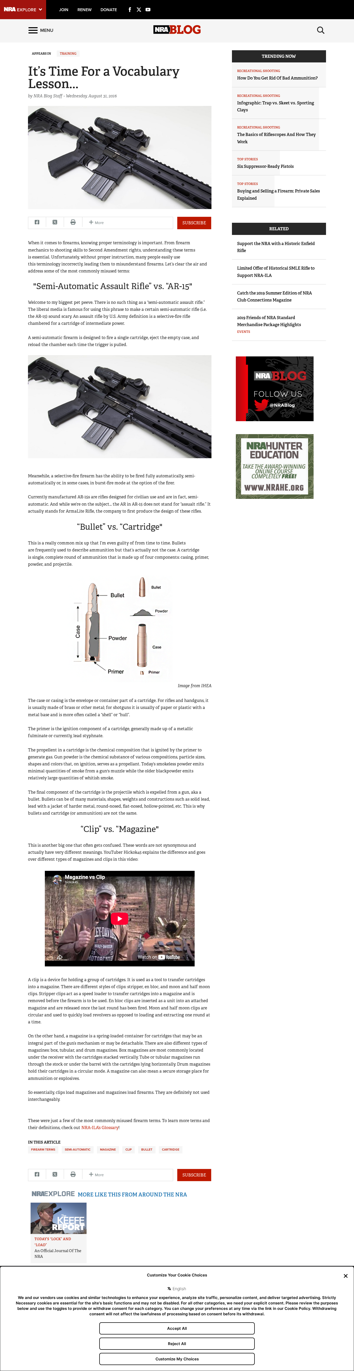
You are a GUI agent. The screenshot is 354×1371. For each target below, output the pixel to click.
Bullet (146, 1149)
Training (68, 54)
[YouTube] (148, 3)
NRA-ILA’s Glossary (99, 1127)
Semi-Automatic (77, 1149)
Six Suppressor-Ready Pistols (265, 166)
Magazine (108, 1149)
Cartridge (170, 1149)
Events (243, 332)
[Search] (321, 30)
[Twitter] (138, 3)
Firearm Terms (43, 1149)
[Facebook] (129, 3)
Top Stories (247, 159)
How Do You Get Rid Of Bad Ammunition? (277, 78)
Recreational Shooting (258, 71)
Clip (128, 1149)
